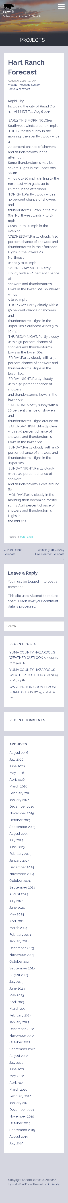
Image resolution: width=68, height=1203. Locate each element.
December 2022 (21, 1029)
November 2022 (21, 1036)
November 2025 (21, 813)
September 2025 (22, 827)
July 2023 (16, 982)
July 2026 (16, 759)
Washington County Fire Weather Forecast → (49, 554)
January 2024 (19, 941)
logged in (35, 581)
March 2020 (18, 1089)
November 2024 (21, 874)
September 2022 (22, 1049)
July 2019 (16, 1143)
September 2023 (22, 968)
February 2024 (20, 934)
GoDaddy (53, 1184)
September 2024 (22, 887)
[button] (62, 6)
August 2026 (18, 753)
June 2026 (17, 766)
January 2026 (19, 800)
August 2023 (18, 975)
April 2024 (17, 921)
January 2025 (19, 860)
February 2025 (20, 854)
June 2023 (17, 988)
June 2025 (17, 847)
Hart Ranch (26, 536)
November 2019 (21, 1116)
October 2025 (19, 820)
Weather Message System (24, 84)
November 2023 (21, 955)
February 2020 (20, 1096)
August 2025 (18, 833)
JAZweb (8, 12)
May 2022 (16, 1076)
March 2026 (18, 786)
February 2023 (20, 1015)
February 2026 (20, 793)
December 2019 (21, 1109)
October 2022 (19, 1042)
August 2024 (18, 894)
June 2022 (16, 1069)
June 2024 (17, 907)
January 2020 (19, 1103)
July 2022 (16, 1062)
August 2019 (18, 1136)
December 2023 (21, 948)
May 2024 (16, 914)
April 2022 (16, 1083)
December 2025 (21, 806)
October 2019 (19, 1123)
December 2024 (21, 867)
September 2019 (22, 1130)
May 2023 (16, 995)
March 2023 (18, 1008)
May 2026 (16, 773)
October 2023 (19, 961)
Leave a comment (19, 88)
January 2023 (19, 1022)
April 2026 (17, 779)
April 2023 (16, 1002)
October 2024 (20, 880)
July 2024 (16, 901)
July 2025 (16, 840)
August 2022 (18, 1056)
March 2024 (18, 928)
